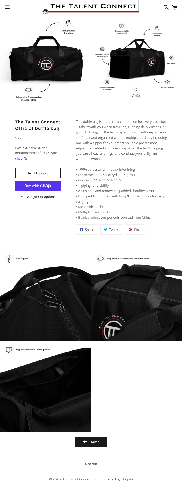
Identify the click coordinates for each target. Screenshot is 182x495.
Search (91, 464)
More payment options (37, 196)
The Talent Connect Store (82, 479)
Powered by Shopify (117, 479)
